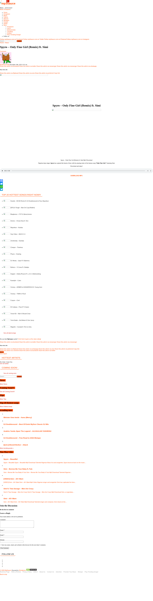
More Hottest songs (6, 406)
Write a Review (16, 572)
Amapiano (7, 9)
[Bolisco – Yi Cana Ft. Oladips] (7, 267)
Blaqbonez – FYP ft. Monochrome (21, 214)
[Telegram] (76, 189)
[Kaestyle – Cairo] (7, 280)
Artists (5, 23)
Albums (6, 19)
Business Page (5, 572)
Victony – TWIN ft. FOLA (18, 294)
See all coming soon (10, 373)
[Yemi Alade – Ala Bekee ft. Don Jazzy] (7, 320)
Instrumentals (11, 30)
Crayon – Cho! (15, 300)
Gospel (6, 22)
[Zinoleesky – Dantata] (7, 241)
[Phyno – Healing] (7, 254)
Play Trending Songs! (14, 34)
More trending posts (7, 448)
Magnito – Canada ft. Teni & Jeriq (21, 327)
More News (3, 384)
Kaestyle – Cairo (16, 280)
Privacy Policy (27, 572)
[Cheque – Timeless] (7, 247)
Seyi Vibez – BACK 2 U (18, 234)
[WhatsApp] (76, 186)
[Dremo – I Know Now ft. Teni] (7, 221)
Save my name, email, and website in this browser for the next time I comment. (24, 545)
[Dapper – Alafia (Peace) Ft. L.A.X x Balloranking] (7, 274)
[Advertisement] (53, 588)
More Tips (3, 399)
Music (2, 9)
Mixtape (80, 572)
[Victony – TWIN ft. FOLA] (7, 294)
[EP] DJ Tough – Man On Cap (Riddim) (23, 207)
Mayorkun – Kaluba (17, 227)
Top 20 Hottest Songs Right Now (21, 195)
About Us (42, 572)
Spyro (5, 353)
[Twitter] (76, 183)
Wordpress (22, 570)
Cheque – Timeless (17, 247)
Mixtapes (6, 20)
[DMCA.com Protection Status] (31, 570)
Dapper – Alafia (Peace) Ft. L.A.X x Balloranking (26, 274)
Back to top (3, 574)
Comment (3, 51)
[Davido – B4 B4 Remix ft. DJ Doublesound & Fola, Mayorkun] (7, 201)
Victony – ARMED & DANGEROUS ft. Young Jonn (26, 287)
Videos (6, 17)
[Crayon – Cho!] (7, 300)
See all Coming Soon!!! (7, 391)
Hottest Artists (11, 358)
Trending (10, 31)
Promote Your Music (69, 572)
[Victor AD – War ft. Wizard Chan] (7, 313)
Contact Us (50, 572)
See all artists (4, 363)
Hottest (9, 33)
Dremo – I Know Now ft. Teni (19, 221)
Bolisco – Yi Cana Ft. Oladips (20, 267)
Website (2, 540)
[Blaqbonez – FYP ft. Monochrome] (7, 214)
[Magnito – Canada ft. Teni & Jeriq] (7, 327)
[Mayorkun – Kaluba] (7, 227)
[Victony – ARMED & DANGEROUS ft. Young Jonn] (7, 287)
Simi (1, 353)
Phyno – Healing (16, 254)
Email (2, 535)
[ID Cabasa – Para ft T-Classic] (7, 307)
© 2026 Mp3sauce (6, 570)
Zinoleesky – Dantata (17, 241)
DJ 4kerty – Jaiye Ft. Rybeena (20, 260)
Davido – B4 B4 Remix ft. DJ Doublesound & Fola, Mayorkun (30, 201)
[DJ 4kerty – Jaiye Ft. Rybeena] (7, 260)
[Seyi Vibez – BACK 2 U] (7, 234)
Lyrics (9, 28)
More (5, 25)
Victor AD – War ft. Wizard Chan (20, 313)
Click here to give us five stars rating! (29, 339)
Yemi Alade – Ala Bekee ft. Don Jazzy (22, 320)
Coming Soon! (9, 368)
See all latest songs (10, 333)
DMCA (35, 572)
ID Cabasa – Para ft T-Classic (20, 307)
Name (2, 530)
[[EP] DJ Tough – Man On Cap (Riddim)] (7, 207)
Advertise (59, 572)
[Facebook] (76, 181)
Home (5, 12)
